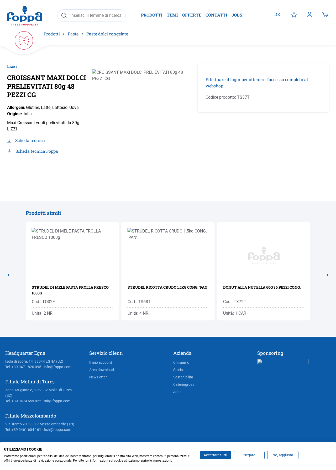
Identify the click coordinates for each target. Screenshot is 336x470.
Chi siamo (181, 362)
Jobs (177, 392)
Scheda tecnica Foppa (36, 151)
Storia (178, 370)
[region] (142, 119)
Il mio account (100, 362)
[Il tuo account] (309, 14)
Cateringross (183, 384)
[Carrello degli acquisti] (325, 14)
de (277, 14)
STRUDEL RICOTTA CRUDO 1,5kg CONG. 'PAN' (168, 287)
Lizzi (12, 66)
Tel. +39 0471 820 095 (23, 367)
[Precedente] (16, 274)
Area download (101, 370)
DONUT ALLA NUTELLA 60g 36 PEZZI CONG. (262, 287)
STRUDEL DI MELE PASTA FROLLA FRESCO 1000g (70, 290)
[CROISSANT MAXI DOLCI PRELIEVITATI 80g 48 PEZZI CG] (142, 119)
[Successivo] (319, 274)
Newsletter (98, 377)
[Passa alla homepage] (24, 15)
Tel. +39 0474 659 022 (23, 401)
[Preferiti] (294, 14)
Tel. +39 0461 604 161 (23, 429)
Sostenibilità (183, 377)
